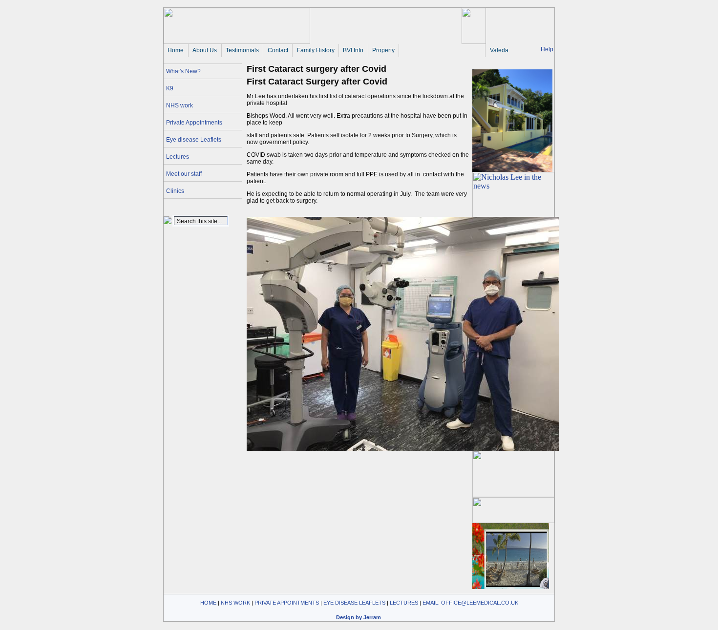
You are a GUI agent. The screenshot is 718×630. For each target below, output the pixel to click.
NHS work (179, 105)
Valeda (499, 50)
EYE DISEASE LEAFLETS (354, 603)
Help (547, 49)
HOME (208, 603)
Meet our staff (184, 173)
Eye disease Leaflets (193, 139)
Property (383, 50)
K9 (169, 88)
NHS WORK (235, 603)
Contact (278, 50)
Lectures (177, 156)
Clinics (175, 191)
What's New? (183, 71)
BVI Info (353, 50)
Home (176, 50)
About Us (204, 50)
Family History (316, 50)
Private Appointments (194, 122)
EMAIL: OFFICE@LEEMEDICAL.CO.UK (470, 603)
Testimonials (242, 50)
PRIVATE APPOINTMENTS (286, 603)
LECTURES (404, 603)
